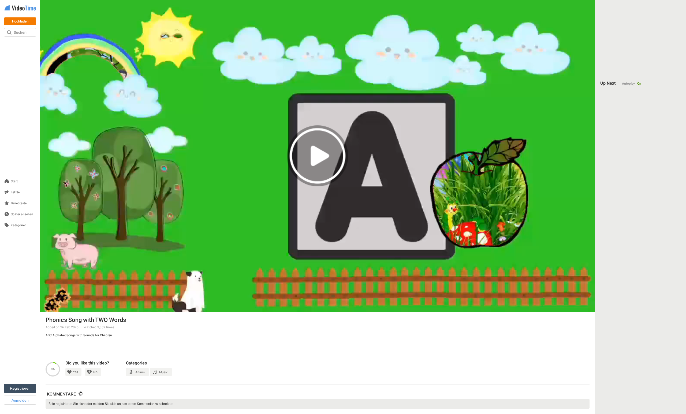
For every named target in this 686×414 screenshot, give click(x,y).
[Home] (20, 8)
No (95, 372)
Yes (75, 372)
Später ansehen (22, 214)
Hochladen (20, 21)
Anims (140, 372)
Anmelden (20, 400)
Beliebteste (19, 203)
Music (163, 372)
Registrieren (20, 388)
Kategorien (19, 225)
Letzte (15, 192)
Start (14, 181)
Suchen (20, 32)
